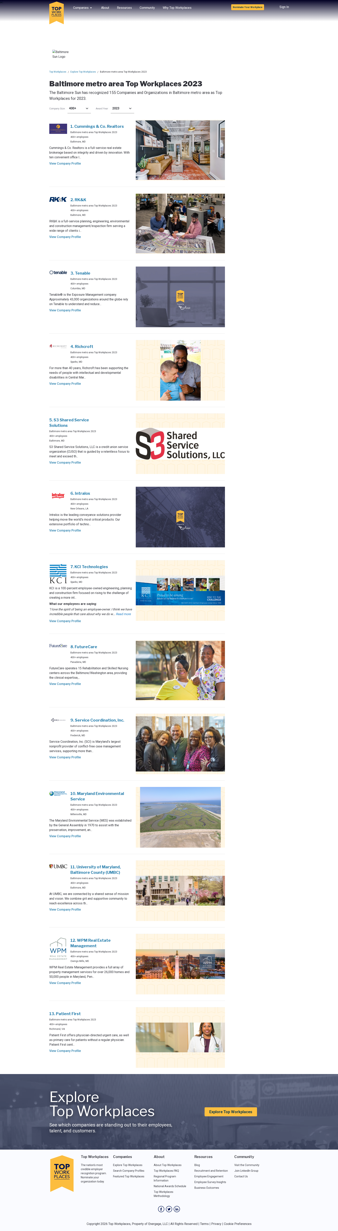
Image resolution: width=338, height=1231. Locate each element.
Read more (123, 614)
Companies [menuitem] (81, 8)
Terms (204, 1224)
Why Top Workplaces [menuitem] (177, 8)
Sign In (284, 7)
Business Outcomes (206, 1187)
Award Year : (102, 108)
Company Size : (57, 108)
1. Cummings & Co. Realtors (97, 126)
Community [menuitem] (147, 8)
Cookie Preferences (238, 1224)
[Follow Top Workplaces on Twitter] (169, 1209)
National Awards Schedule (170, 1186)
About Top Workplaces (168, 1165)
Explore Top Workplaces (83, 71)
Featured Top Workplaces (128, 1176)
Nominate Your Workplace (247, 7)
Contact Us (241, 1176)
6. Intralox (80, 493)
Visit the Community (246, 1165)
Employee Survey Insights (210, 1182)
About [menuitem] (105, 8)
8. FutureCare (83, 646)
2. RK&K (78, 199)
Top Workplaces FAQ (166, 1170)
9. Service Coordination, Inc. (97, 720)
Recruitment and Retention (211, 1170)
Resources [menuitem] (124, 8)
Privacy (216, 1224)
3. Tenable (80, 273)
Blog (197, 1165)
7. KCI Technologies (89, 566)
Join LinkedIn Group (246, 1170)
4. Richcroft (81, 346)
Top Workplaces (57, 71)
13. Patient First (65, 1013)
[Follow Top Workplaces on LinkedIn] (177, 1209)
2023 (115, 108)
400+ (72, 108)
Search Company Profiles (128, 1170)
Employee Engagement (208, 1176)
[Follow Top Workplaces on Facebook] (161, 1209)
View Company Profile (65, 163)
